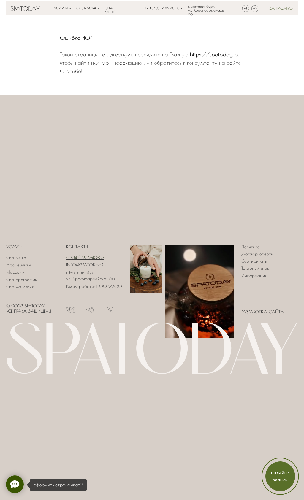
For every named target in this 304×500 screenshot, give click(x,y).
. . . (134, 7)
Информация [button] (253, 275)
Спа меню (16, 257)
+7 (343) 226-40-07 (164, 8)
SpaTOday (25, 8)
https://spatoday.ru (214, 54)
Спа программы (21, 279)
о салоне (86, 8)
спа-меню (111, 10)
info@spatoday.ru (86, 264)
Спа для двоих (20, 286)
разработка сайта (262, 311)
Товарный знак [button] (255, 268)
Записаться (281, 8)
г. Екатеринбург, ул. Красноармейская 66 (206, 10)
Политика (250, 247)
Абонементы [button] (18, 265)
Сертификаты (254, 261)
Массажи (15, 272)
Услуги (61, 8)
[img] (245, 8)
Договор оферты (257, 254)
